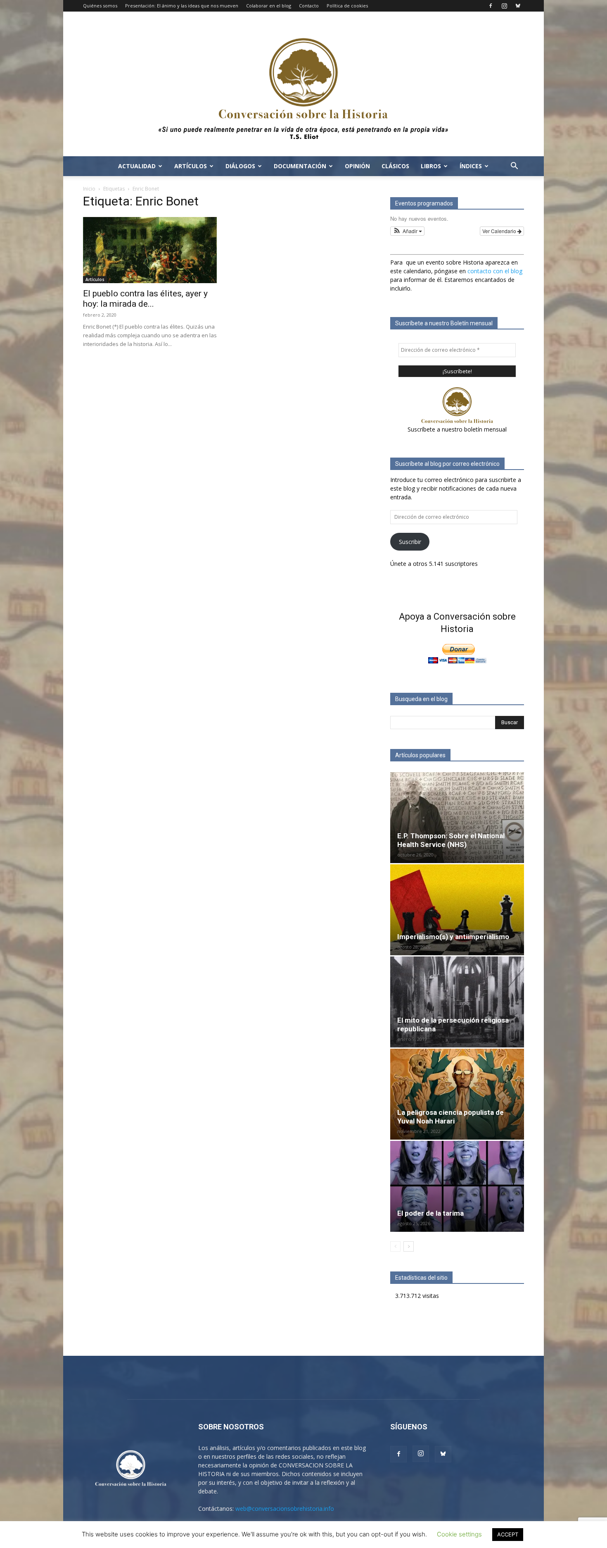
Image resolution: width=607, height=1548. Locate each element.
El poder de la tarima (430, 1213)
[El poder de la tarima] (457, 1186)
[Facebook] (490, 6)
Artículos (190, 166)
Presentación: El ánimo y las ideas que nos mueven (181, 5)
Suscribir (410, 542)
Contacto (309, 5)
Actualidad (137, 166)
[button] (514, 167)
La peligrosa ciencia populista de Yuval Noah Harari (450, 1116)
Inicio (89, 188)
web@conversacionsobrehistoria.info (284, 1508)
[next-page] (408, 1246)
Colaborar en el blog (268, 5)
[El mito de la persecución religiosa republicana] (457, 1001)
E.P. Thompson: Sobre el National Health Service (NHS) (451, 840)
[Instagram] (504, 6)
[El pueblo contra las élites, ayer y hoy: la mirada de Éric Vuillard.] (150, 250)
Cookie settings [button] (459, 1534)
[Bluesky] (518, 6)
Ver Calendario (499, 230)
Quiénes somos (100, 5)
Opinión (357, 166)
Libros (431, 166)
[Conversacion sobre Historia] (303, 84)
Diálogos (240, 166)
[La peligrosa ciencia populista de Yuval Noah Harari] (457, 1094)
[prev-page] (395, 1246)
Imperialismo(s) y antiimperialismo (453, 937)
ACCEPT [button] (507, 1534)
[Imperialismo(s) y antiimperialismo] (457, 909)
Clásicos (395, 166)
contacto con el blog (494, 271)
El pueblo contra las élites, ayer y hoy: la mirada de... (145, 299)
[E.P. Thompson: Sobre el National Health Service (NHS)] (457, 817)
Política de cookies (347, 5)
